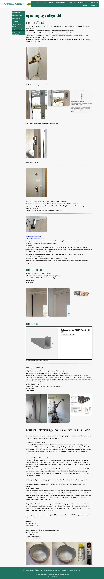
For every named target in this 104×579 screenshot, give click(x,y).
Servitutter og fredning (16, 25)
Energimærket (16, 12)
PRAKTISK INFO (82, 3)
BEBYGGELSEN (41, 3)
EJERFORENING (60, 3)
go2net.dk (54, 576)
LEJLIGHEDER (94, 3)
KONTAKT (85, 6)
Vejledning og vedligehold (16, 33)
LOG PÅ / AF (94, 6)
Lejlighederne (16, 18)
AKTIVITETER (72, 3)
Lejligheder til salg (17, 15)
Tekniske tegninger (17, 29)
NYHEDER (51, 3)
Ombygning (15, 21)
